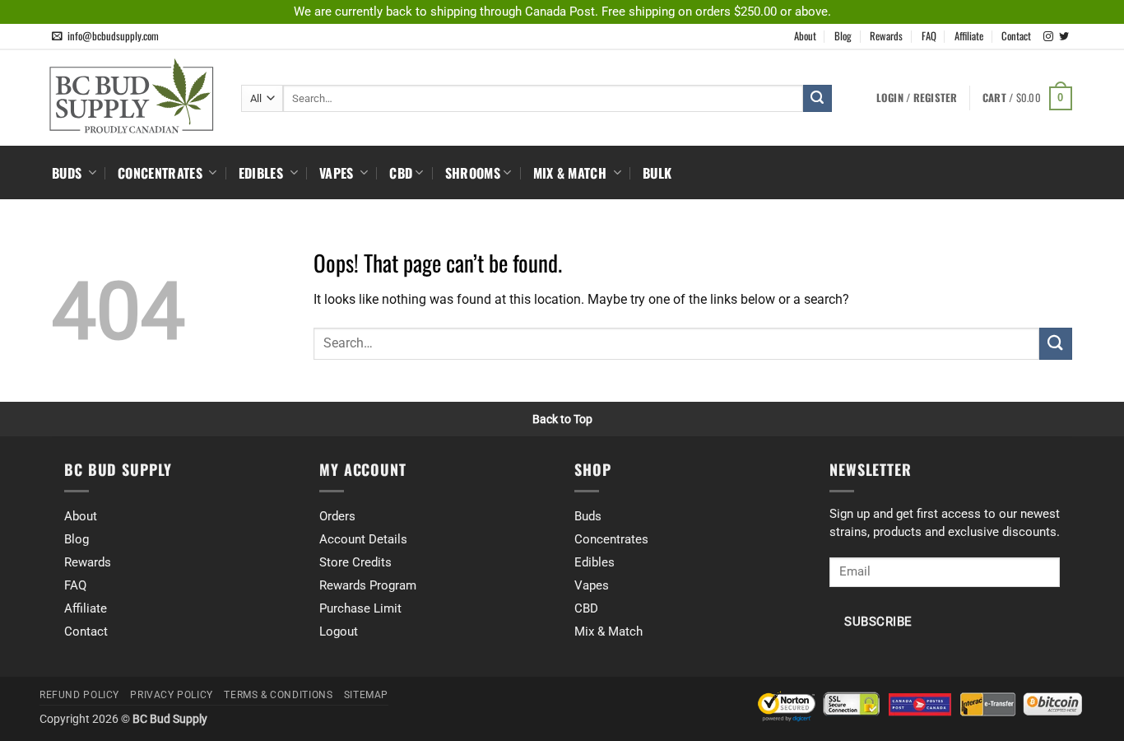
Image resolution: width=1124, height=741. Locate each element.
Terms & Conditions (278, 695)
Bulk (657, 173)
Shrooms (472, 173)
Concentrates (162, 173)
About (805, 36)
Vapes (338, 173)
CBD (400, 173)
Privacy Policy (171, 695)
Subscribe (878, 622)
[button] (1027, 99)
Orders (337, 516)
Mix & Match (572, 173)
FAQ (929, 36)
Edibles (263, 173)
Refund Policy (79, 695)
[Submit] (817, 99)
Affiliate (968, 36)
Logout (338, 631)
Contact (1016, 36)
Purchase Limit (360, 608)
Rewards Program (367, 585)
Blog (843, 36)
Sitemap (366, 695)
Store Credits (355, 562)
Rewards (886, 36)
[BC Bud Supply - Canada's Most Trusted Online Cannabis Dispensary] (134, 95)
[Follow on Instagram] (1048, 37)
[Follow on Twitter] (1064, 37)
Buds (69, 173)
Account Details (363, 539)
